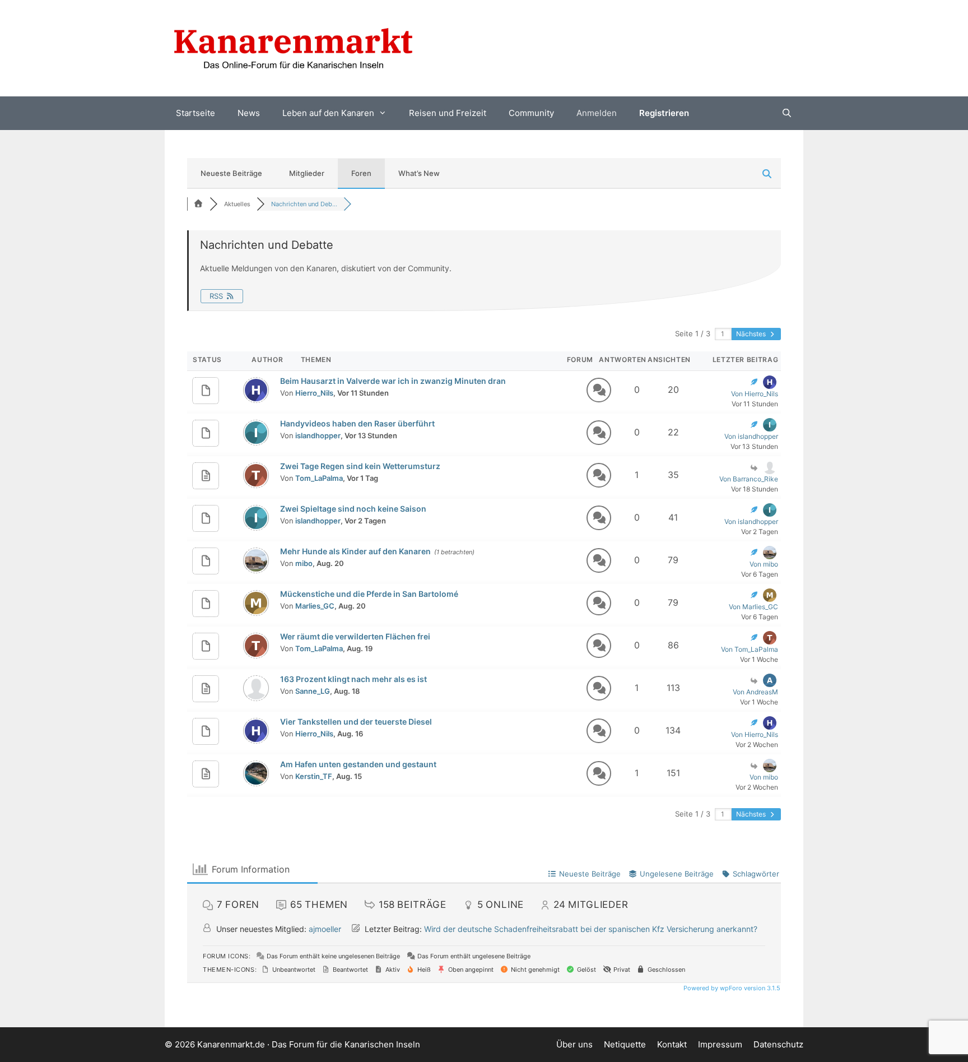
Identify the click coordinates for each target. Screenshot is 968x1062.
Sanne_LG (312, 691)
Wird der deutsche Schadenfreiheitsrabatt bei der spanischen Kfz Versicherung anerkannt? (590, 929)
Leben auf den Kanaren (328, 113)
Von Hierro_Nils (754, 393)
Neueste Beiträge (231, 173)
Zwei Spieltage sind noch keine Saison (353, 508)
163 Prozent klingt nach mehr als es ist (353, 679)
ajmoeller (325, 929)
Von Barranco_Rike (748, 479)
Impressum (720, 1044)
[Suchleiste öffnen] (786, 113)
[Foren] (198, 204)
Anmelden (596, 113)
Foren (361, 173)
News (249, 113)
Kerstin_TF (313, 776)
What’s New (419, 173)
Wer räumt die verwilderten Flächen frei (355, 636)
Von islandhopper (751, 436)
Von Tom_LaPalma (749, 649)
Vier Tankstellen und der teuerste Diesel (356, 721)
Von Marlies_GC (753, 606)
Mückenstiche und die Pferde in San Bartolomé (369, 594)
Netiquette (625, 1044)
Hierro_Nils (314, 392)
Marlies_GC (314, 605)
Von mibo (764, 564)
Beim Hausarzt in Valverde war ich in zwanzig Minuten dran (393, 381)
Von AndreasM (755, 692)
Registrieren (664, 113)
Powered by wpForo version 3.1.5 (731, 988)
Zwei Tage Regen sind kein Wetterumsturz (360, 466)
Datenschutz (778, 1044)
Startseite (195, 113)
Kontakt (672, 1044)
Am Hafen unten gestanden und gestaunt (358, 764)
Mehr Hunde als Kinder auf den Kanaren (355, 551)
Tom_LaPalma (319, 478)
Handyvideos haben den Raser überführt (357, 423)
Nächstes (751, 334)
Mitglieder (306, 173)
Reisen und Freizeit (447, 113)
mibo (304, 563)
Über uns (574, 1044)
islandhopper (318, 435)
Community (531, 113)
